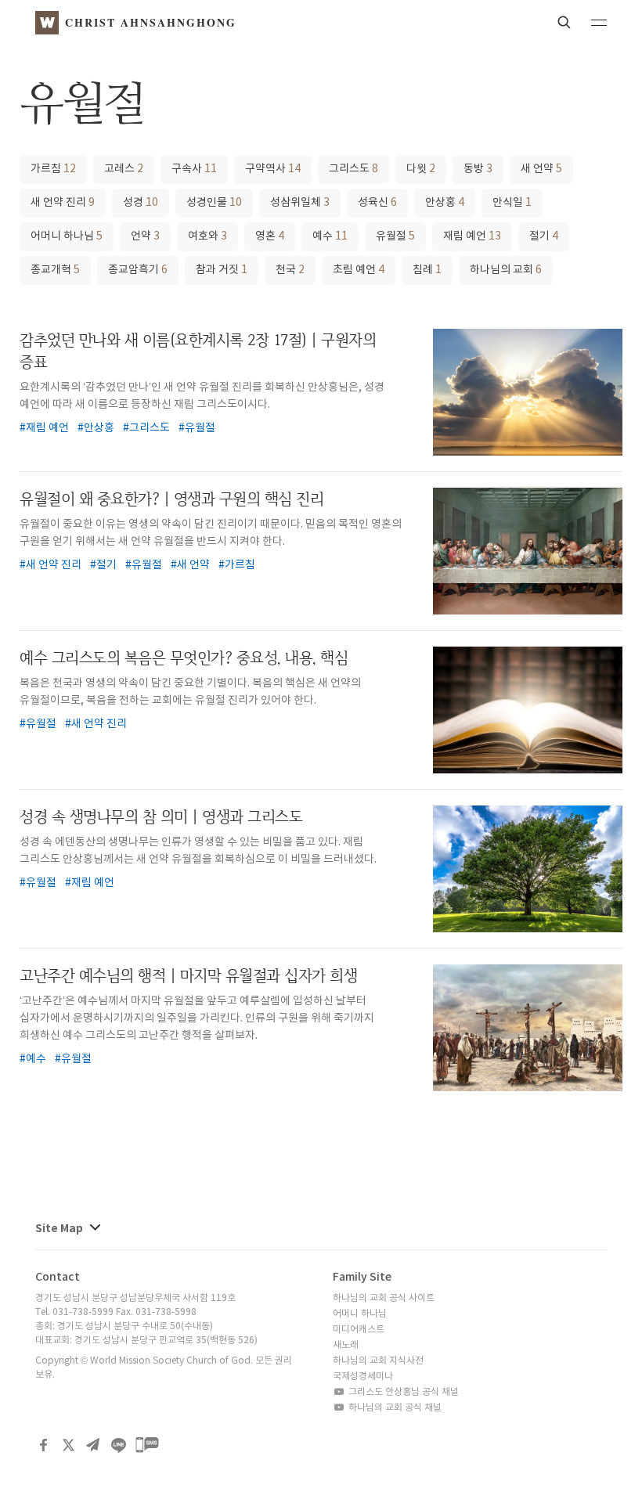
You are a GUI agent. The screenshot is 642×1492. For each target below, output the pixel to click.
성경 (140, 202)
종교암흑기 (138, 270)
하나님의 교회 (506, 270)
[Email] (93, 1445)
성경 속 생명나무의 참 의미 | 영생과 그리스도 (161, 816)
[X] (68, 1445)
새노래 (346, 1345)
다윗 (420, 169)
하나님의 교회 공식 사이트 (384, 1298)
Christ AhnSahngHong (150, 22)
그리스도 (353, 169)
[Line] (118, 1445)
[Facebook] (43, 1445)
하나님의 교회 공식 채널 (394, 1408)
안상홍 (444, 202)
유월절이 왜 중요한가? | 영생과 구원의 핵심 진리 (171, 498)
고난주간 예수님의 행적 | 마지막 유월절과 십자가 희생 (188, 975)
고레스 (123, 169)
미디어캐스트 (358, 1329)
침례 (427, 270)
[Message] (147, 1445)
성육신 (377, 202)
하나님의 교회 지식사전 (378, 1361)
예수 (330, 236)
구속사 (194, 169)
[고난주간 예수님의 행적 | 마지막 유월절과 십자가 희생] (527, 1027)
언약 (145, 236)
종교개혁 (55, 270)
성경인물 (214, 202)
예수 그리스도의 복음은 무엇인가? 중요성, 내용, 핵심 (184, 657)
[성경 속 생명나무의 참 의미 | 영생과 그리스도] (527, 868)
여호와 (207, 236)
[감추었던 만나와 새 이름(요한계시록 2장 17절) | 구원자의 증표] (527, 392)
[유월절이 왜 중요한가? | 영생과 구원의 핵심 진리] (527, 551)
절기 (543, 236)
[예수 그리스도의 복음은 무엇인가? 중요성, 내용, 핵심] (527, 710)
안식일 (512, 202)
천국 (290, 270)
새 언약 (541, 169)
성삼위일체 (300, 202)
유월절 (395, 236)
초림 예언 (358, 270)
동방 (477, 169)
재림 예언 (472, 236)
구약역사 (273, 169)
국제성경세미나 (363, 1376)
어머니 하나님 (67, 236)
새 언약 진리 (63, 202)
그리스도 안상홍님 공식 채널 (402, 1392)
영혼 (269, 236)
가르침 (53, 169)
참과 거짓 (221, 270)
